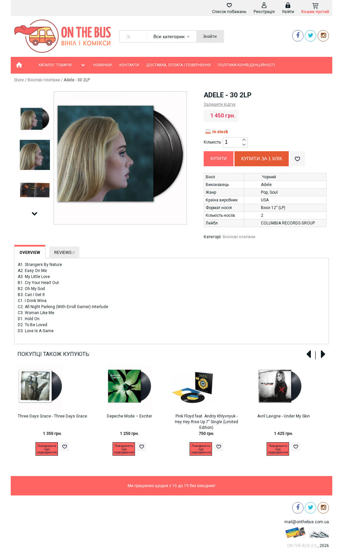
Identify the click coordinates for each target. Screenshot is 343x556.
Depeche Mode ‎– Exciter (129, 416)
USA (265, 200)
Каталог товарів (55, 65)
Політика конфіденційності (246, 65)
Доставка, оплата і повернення (178, 65)
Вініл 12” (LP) (273, 207)
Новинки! (102, 65)
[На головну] (19, 65)
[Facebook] (297, 35)
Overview (29, 252)
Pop (264, 192)
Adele (266, 184)
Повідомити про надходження (47, 449)
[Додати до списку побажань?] (297, 158)
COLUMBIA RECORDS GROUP (288, 223)
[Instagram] (323, 35)
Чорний (269, 177)
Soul (274, 192)
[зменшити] (244, 145)
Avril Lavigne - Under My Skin (283, 416)
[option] (34, 120)
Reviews (64, 252)
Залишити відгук (219, 104)
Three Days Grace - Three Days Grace (52, 416)
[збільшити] (244, 140)
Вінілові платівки (43, 80)
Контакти (129, 65)
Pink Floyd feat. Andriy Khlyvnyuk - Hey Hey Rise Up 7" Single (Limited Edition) (206, 422)
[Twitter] (310, 35)
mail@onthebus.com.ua (306, 522)
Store (19, 80)
